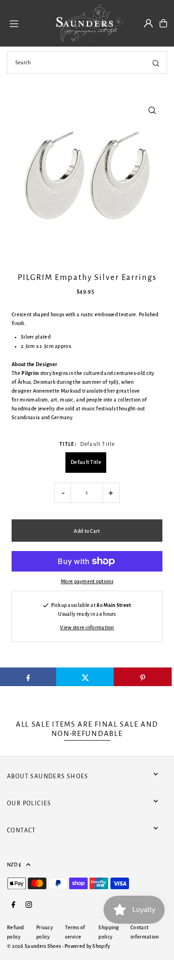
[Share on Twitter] (85, 676)
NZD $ (14, 864)
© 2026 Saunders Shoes (34, 946)
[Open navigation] (26, 23)
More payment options (87, 581)
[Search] (156, 62)
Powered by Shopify (87, 946)
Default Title (86, 462)
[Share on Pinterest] (143, 676)
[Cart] (163, 23)
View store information (87, 627)
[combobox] (87, 62)
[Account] (148, 23)
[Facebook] (13, 905)
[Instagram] (29, 905)
